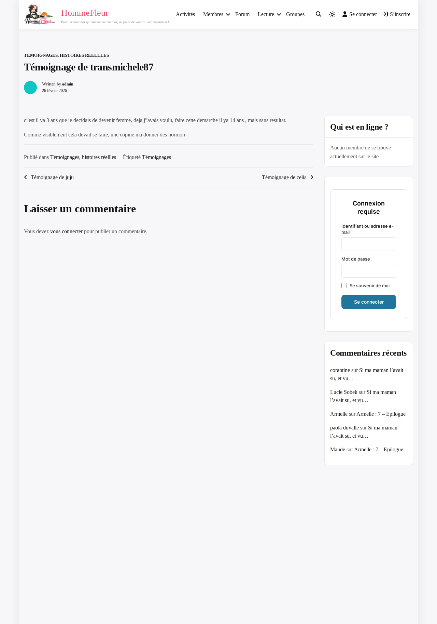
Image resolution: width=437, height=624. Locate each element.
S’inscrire (400, 14)
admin (67, 84)
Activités (185, 14)
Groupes (295, 14)
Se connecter (363, 14)
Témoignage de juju (52, 177)
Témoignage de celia (284, 177)
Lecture (266, 14)
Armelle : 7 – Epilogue (381, 414)
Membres (213, 14)
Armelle (339, 414)
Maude (337, 449)
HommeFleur (85, 13)
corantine (340, 370)
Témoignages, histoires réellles (66, 55)
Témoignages (156, 157)
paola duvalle (344, 427)
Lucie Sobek (343, 392)
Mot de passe (355, 259)
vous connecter (66, 231)
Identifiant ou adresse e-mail (367, 229)
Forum (242, 14)
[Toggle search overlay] (318, 14)
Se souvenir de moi (370, 285)
